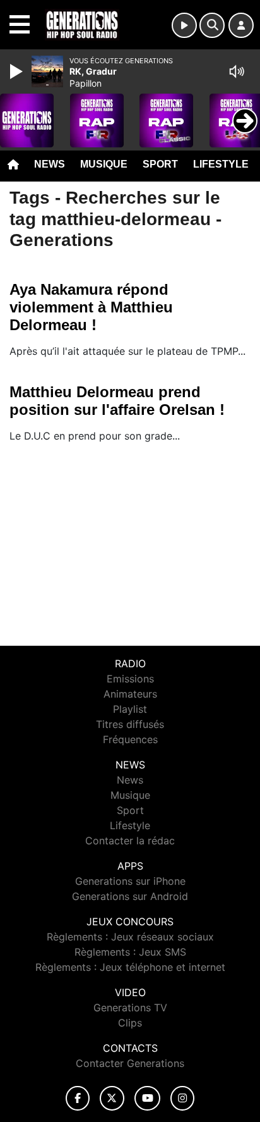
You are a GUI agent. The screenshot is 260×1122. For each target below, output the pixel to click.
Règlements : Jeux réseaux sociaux (130, 936)
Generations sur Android (130, 896)
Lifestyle (221, 164)
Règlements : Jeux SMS (130, 952)
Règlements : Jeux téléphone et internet (130, 967)
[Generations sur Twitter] (112, 1098)
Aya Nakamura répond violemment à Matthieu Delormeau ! (91, 307)
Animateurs (130, 693)
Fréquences (130, 739)
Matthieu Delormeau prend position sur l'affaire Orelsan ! (117, 400)
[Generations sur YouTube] (147, 1098)
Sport (160, 164)
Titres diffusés (130, 724)
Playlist (130, 709)
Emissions (130, 678)
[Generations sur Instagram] (182, 1098)
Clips (130, 1022)
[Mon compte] (241, 25)
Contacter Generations (130, 1063)
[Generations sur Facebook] (78, 1098)
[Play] (17, 71)
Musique (103, 164)
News (49, 164)
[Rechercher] (212, 25)
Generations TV (130, 1007)
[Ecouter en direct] (184, 25)
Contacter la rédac (130, 840)
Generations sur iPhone (130, 881)
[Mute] (236, 71)
